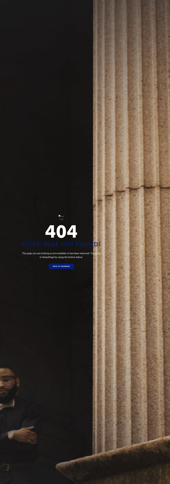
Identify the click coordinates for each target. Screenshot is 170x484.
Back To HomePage (61, 266)
